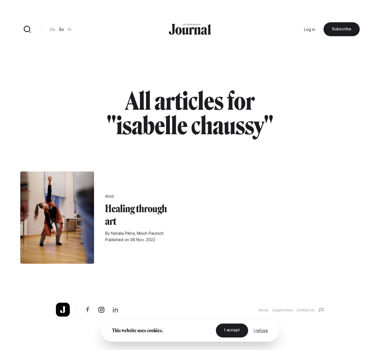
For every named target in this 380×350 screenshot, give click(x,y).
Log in (309, 29)
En (61, 29)
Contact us (305, 310)
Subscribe (341, 28)
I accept (232, 329)
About (263, 310)
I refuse (261, 330)
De (52, 29)
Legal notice (282, 310)
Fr (69, 29)
